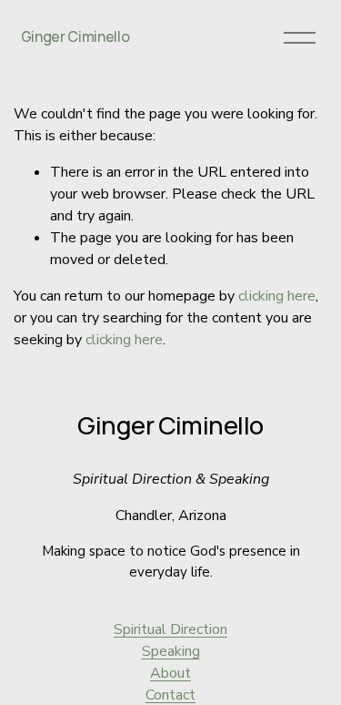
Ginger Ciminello (75, 36)
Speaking (171, 651)
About (170, 673)
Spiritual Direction (170, 629)
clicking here (277, 296)
